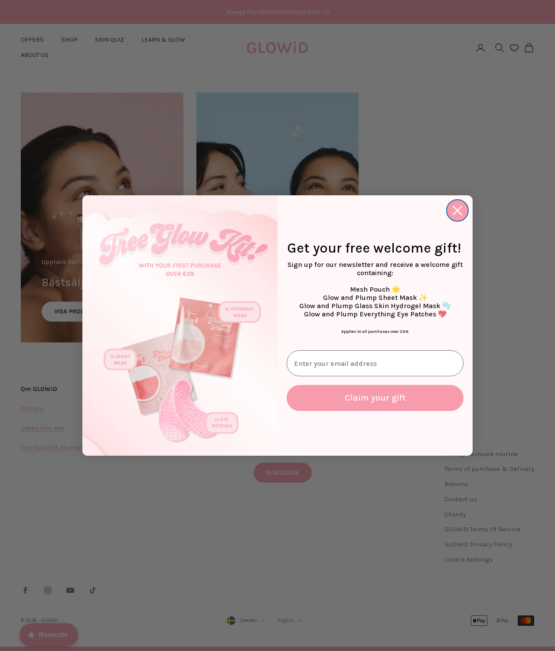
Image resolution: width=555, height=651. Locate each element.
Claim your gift (375, 398)
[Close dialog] (457, 210)
